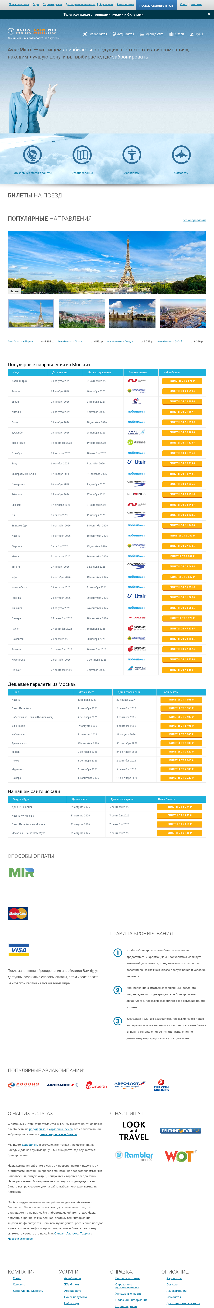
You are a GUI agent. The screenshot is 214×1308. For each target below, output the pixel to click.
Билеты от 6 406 (180, 725)
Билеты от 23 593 (181, 391)
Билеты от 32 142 (181, 504)
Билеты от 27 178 (181, 545)
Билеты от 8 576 (181, 380)
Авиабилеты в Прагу (69, 341)
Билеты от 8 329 (181, 618)
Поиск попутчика (19, 4)
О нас (183, 4)
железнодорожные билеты (58, 1134)
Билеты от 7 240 (180, 760)
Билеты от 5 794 (178, 806)
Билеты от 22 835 (181, 484)
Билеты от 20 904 (181, 401)
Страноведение (52, 4)
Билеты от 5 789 (181, 535)
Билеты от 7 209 (181, 556)
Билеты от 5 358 (180, 708)
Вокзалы (172, 1284)
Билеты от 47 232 (181, 628)
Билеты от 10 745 (181, 473)
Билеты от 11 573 (181, 442)
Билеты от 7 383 (180, 769)
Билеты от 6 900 (180, 743)
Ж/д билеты (72, 1284)
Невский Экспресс (20, 1238)
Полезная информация (131, 1300)
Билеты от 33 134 (181, 515)
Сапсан (59, 1233)
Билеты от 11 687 (181, 597)
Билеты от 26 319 (181, 463)
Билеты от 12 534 (181, 659)
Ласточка (72, 1233)
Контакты (196, 4)
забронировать (130, 57)
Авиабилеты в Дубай (169, 341)
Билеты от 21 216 (181, 453)
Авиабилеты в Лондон (120, 341)
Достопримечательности (81, 4)
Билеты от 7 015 (178, 824)
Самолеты (181, 172)
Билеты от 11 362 (181, 525)
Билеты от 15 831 (181, 587)
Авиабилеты (72, 1278)
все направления (194, 220)
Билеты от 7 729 (180, 777)
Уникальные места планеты (33, 172)
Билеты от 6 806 (180, 734)
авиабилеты (77, 50)
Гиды (36, 4)
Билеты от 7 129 (180, 751)
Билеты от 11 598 (181, 422)
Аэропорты (106, 4)
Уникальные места (128, 1293)
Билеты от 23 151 (181, 494)
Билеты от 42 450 (181, 669)
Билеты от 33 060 (181, 607)
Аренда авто (72, 1290)
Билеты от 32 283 (181, 432)
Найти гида (71, 1303)
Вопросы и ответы (127, 1278)
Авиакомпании (125, 4)
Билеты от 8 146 (178, 832)
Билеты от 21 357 (181, 411)
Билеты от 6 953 (178, 815)
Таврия (85, 1233)
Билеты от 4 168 (180, 699)
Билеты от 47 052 (181, 649)
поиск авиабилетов (156, 5)
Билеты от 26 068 (181, 566)
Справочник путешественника (127, 1286)
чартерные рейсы (61, 1129)
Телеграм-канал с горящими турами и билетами (104, 14)
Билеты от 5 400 (180, 717)
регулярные (37, 1129)
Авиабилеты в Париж (20, 341)
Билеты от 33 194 (181, 638)
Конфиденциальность (28, 1290)
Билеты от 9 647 (181, 577)
